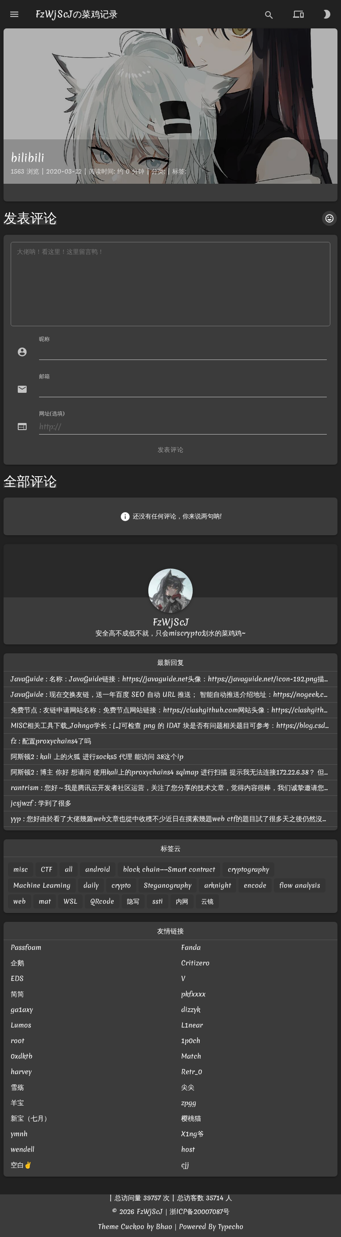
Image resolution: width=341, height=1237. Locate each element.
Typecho (230, 1226)
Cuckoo (132, 1226)
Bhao (164, 1226)
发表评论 (170, 449)
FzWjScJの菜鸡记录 (77, 14)
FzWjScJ (150, 1211)
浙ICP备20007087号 (200, 1211)
